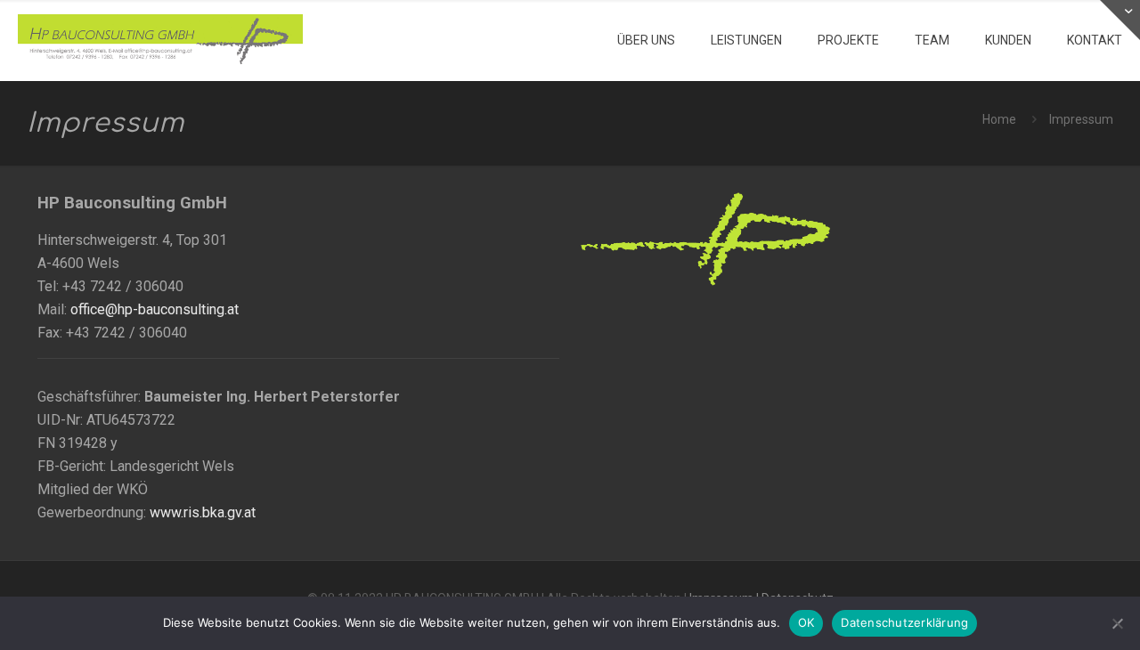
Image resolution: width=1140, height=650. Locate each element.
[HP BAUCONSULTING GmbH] (160, 40)
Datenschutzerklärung (904, 622)
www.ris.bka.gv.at (203, 512)
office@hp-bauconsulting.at (154, 309)
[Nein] (1118, 623)
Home (999, 119)
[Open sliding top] (1120, 20)
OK (806, 622)
